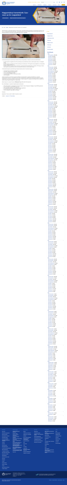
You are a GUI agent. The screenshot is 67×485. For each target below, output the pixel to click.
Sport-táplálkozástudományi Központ (49, 431)
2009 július (50, 353)
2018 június (50, 197)
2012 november (50, 295)
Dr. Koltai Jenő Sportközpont (6, 448)
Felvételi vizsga (15, 433)
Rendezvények (4, 462)
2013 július (50, 283)
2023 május (50, 111)
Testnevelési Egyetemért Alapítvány (6, 440)
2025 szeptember (51, 71)
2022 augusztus (51, 124)
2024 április (50, 95)
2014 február (50, 272)
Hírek (7, 27)
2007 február (50, 381)
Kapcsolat (3, 431)
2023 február (50, 115)
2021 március (50, 149)
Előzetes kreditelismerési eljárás (17, 441)
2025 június (50, 75)
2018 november (50, 190)
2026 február (50, 63)
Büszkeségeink (50, 33)
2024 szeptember (51, 88)
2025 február (50, 80)
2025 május (50, 76)
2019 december (50, 171)
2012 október (50, 296)
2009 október (50, 349)
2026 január (50, 64)
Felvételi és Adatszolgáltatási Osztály (38, 434)
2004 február (50, 402)
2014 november (50, 260)
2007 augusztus (51, 375)
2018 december (50, 189)
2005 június (50, 391)
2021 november (50, 138)
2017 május (50, 216)
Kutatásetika (47, 444)
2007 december (51, 371)
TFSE (24, 445)
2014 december (50, 259)
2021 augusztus (50, 142)
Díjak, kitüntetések (5, 449)
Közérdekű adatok (5, 437)
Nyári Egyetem (47, 448)
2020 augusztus (51, 159)
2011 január (50, 326)
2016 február (50, 237)
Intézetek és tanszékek (37, 442)
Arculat (3, 461)
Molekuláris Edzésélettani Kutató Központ (49, 433)
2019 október (50, 174)
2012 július (50, 300)
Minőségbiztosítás (5, 446)
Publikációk (46, 438)
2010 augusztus (50, 334)
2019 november (50, 173)
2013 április (50, 287)
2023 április (50, 112)
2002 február (50, 414)
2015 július (50, 248)
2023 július (50, 108)
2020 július (50, 161)
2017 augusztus (50, 212)
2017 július (50, 213)
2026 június (50, 57)
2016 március (50, 236)
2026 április (50, 60)
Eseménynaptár (50, 49)
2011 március (50, 323)
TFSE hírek (57, 440)
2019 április (50, 182)
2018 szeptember (51, 193)
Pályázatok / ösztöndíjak (27, 434)
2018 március (50, 201)
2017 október (50, 209)
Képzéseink (36, 431)
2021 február (50, 150)
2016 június (50, 232)
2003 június (50, 406)
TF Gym (3, 465)
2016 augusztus (50, 229)
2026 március (50, 61)
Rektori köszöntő (4, 434)
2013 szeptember (51, 280)
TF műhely (25, 446)
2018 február (50, 202)
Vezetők (3, 442)
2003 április (50, 407)
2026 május (50, 59)
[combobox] (48, 2)
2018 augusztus (50, 194)
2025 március (50, 79)
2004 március (50, 401)
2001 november (50, 418)
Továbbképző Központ (37, 439)
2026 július (50, 56)
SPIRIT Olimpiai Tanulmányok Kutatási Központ (49, 450)
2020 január (50, 169)
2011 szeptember (51, 315)
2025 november (50, 68)
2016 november (50, 225)
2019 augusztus (50, 177)
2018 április (50, 200)
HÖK (24, 442)
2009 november (51, 347)
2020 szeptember (51, 158)
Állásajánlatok (4, 455)
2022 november (50, 120)
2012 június (50, 302)
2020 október (50, 157)
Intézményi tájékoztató (27, 451)
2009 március (50, 358)
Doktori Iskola (47, 435)
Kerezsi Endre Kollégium (27, 437)
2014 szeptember (51, 263)
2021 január (50, 151)
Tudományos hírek (50, 38)
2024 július (50, 91)
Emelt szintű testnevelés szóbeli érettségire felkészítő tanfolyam (17, 448)
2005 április (50, 394)
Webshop (63, 4)
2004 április (50, 399)
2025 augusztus (51, 72)
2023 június (50, 110)
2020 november (51, 155)
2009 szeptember (51, 350)
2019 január (50, 186)
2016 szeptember (51, 228)
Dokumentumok (4, 445)
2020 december (51, 154)
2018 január (50, 204)
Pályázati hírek (50, 42)
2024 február (50, 98)
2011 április (50, 322)
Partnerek (3, 458)
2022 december (51, 119)
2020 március (50, 166)
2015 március (50, 253)
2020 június (50, 162)
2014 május (50, 268)
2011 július (50, 318)
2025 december (51, 67)
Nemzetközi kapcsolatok (6, 452)
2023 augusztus (51, 107)
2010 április (50, 339)
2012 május (50, 303)
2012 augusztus (50, 299)
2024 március (50, 96)
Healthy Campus (4, 464)
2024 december (51, 84)
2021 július (50, 143)
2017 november (50, 208)
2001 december (50, 416)
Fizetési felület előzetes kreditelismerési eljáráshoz (17, 443)
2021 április (50, 147)
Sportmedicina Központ (5, 467)
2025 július (50, 73)
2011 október (50, 314)
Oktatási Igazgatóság (37, 436)
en (64, 2)
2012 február (50, 307)
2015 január (50, 256)
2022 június (50, 127)
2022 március (50, 131)
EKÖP (45, 447)
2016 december (50, 224)
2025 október (50, 69)
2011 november (50, 312)
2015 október (50, 244)
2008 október (50, 365)
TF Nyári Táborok (4, 468)
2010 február (50, 342)
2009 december (51, 346)
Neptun (24, 431)
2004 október (50, 398)
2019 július (50, 178)
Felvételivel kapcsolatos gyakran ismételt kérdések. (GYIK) (17, 450)
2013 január (50, 291)
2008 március (50, 366)
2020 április (50, 165)
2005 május (50, 393)
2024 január (50, 99)
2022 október (50, 122)
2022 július (50, 126)
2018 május (50, 198)
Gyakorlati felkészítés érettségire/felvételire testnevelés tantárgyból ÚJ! (17, 445)
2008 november (51, 363)
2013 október (50, 279)
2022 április (50, 130)
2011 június (50, 319)
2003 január (50, 410)
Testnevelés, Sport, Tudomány (49, 441)
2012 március (50, 306)
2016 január (50, 239)
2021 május (50, 146)
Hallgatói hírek (58, 434)
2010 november (50, 330)
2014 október (50, 261)
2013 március (50, 288)
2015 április (50, 252)
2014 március (50, 271)
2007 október (50, 374)
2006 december (51, 383)
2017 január (50, 221)
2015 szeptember (51, 245)
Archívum (49, 47)
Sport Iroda (25, 443)
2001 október (50, 419)
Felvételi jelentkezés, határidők (16, 437)
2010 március (50, 341)
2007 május (50, 378)
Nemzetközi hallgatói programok (26, 449)
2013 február (50, 290)
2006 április (50, 386)
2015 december (50, 241)
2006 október (50, 385)
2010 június (50, 337)
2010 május (50, 338)
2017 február (50, 220)
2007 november (51, 373)
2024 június (50, 92)
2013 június (50, 284)
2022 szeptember (51, 123)
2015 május (50, 251)
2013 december (50, 276)
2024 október (50, 87)
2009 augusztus (51, 351)
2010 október (50, 331)
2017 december (50, 206)
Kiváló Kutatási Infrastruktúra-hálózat (49, 452)
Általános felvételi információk (15, 435)
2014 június (50, 267)
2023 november (50, 103)
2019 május (50, 181)
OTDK (46, 445)
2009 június (50, 354)
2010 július (50, 335)
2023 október (50, 104)
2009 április (50, 357)
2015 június (50, 249)
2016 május (50, 233)
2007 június (50, 377)
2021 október (50, 139)
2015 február (50, 255)
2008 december (51, 362)
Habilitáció (46, 442)
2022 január (50, 134)
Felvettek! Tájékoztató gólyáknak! (16, 431)
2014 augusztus (50, 264)
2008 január (50, 369)
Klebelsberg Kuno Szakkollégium (26, 439)
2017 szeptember (51, 210)
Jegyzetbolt (25, 448)
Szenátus (3, 443)
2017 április (50, 217)
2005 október (50, 390)
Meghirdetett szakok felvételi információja (17, 439)
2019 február (50, 185)
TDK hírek (49, 40)
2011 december (50, 311)
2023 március (50, 114)
